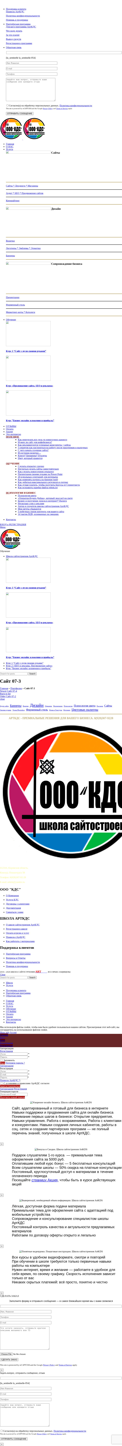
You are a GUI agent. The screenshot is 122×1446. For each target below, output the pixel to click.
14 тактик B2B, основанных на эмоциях (38, 514)
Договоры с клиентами (17, 904)
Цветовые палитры (85, 709)
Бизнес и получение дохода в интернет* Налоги (42, 501)
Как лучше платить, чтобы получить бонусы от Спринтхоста (49, 485)
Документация (13, 908)
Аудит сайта (4, 706)
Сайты (108, 705)
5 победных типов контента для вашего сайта (41, 511)
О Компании (12, 895)
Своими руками (5, 710)
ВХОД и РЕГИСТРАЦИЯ (13, 524)
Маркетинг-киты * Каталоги (20, 312)
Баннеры (10, 255)
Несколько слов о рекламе (31, 503)
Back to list (5, 693)
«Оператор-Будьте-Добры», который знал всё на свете (45, 498)
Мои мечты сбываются (29, 509)
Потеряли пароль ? (15, 1063)
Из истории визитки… (29, 453)
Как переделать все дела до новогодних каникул (42, 439)
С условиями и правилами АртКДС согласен (26, 1083)
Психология (68, 706)
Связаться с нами (14, 912)
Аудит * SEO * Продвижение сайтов (24, 193)
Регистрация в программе (19, 43)
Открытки (48, 706)
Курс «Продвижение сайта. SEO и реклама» (29, 385)
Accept (13, 1032)
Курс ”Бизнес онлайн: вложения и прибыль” (30, 420)
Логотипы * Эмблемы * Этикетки (23, 248)
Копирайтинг (13, 200)
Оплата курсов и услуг (17, 933)
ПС (8, 493)
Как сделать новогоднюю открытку (36, 471)
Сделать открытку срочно (31, 466)
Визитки (10, 241)
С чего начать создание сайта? (33, 450)
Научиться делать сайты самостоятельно (38, 469)
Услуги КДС (12, 899)
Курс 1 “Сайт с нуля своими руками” (26, 351)
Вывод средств (13, 39)
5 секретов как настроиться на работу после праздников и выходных (53, 447)
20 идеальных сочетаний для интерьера (38, 477)
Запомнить (9, 1060)
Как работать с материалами (20, 941)
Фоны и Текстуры (55, 710)
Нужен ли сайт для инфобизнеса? (35, 442)
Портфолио (16, 688)
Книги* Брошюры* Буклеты (32, 455)
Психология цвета (27, 495)
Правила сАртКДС (15, 937)
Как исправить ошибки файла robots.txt (38, 487)
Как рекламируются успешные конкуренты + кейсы (44, 445)
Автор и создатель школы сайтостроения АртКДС (43, 506)
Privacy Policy (48, 108)
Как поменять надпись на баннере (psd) (38, 479)
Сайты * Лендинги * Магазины (22, 186)
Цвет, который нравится (30, 458)
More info (4, 1032)
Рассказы (100, 706)
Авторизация (6, 1065)
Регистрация (6, 1051)
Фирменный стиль (15, 305)
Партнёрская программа (18, 954)
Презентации (12, 297)
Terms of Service (62, 108)
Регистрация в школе (16, 929)
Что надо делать (14, 31)
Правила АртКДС (15, 11)
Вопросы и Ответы (15, 958)
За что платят (12, 35)
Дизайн (37, 705)
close (2, 699)
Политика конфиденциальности (76, 105)
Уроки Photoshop (18, 710)
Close (2, 974)
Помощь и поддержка (17, 20)
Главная (4, 688)
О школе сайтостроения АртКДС (23, 924)
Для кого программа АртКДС (21, 26)
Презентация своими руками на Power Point (40, 474)
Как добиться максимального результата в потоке (43, 482)
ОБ (7, 463)
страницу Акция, (45, 1180)
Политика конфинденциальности (23, 16)
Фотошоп (66, 710)
